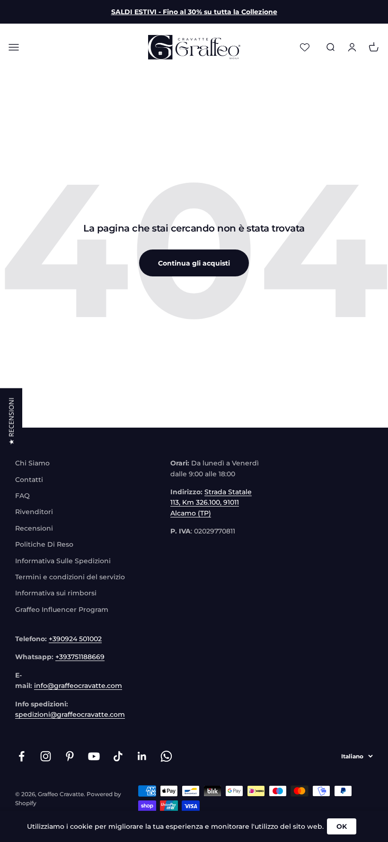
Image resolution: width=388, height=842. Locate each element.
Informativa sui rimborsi (56, 593)
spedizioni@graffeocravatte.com (70, 714)
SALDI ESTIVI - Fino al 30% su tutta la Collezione (194, 12)
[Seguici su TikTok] (118, 756)
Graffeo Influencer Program (61, 609)
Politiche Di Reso (44, 544)
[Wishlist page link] (304, 47)
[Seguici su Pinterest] (69, 756)
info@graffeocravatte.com (78, 685)
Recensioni (34, 528)
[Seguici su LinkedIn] (142, 756)
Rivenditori (34, 511)
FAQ (22, 495)
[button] (11, 421)
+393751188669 (80, 657)
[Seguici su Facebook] (21, 756)
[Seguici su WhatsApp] (166, 756)
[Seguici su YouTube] (94, 756)
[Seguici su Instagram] (45, 756)
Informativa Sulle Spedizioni (63, 561)
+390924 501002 (75, 639)
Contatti (29, 479)
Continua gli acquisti (194, 263)
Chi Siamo (32, 463)
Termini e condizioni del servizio (70, 577)
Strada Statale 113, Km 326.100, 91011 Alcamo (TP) (211, 502)
